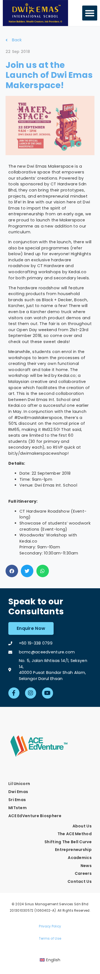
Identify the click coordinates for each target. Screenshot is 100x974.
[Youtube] (47, 693)
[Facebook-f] (13, 693)
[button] (89, 13)
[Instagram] (30, 693)
